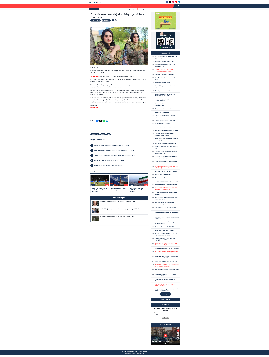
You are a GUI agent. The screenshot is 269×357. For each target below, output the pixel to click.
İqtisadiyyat (108, 6)
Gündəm (101, 6)
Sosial (114, 6)
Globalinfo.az (94, 76)
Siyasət (95, 6)
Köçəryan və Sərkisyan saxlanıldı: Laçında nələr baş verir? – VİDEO (117, 216)
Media (134, 6)
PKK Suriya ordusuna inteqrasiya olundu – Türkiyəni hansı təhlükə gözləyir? (108, 9)
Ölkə (90, 6)
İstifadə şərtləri (140, 353)
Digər (144, 6)
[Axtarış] (178, 6)
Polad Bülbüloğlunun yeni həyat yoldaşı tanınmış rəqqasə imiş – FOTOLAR (119, 209)
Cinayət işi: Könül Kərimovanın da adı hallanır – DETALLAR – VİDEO (117, 201)
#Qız (108, 134)
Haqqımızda (128, 353)
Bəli (156, 313)
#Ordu (103, 134)
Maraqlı (140, 6)
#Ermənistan (95, 134)
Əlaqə (133, 353)
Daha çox (165, 294)
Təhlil (129, 6)
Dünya (119, 6)
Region (124, 6)
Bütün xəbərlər (165, 299)
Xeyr (156, 314)
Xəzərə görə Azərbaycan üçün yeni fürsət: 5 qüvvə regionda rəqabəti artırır (148, 9)
